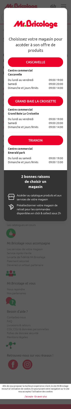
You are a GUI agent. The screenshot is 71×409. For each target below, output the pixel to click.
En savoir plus (41, 396)
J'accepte (28, 396)
